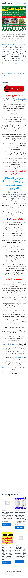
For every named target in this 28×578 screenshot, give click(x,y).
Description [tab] (5, 82)
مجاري (7, 219)
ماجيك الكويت (7, 3)
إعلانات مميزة (21, 44)
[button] (23, 8)
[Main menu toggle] (24, 3)
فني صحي (23, 34)
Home (3, 34)
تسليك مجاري (17, 357)
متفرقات (4, 44)
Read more (6, 524)
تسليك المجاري (18, 282)
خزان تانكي (15, 44)
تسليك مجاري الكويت (21, 99)
